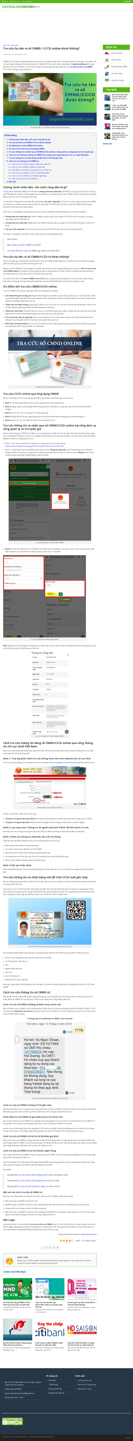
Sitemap (128, 1438)
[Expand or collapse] (94, 135)
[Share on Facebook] (42, 1247)
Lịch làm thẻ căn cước (17, 250)
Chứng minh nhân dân (12, 191)
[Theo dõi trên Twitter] (126, 1)
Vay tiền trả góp (117, 80)
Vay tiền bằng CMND (119, 66)
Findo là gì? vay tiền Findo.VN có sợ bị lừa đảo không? (81, 1303)
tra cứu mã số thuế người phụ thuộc (35, 1180)
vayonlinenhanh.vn (47, 1437)
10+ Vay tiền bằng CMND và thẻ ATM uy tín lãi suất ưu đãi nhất (16, 1303)
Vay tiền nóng (116, 73)
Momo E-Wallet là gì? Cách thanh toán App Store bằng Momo (120, 126)
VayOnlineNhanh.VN (89, 1234)
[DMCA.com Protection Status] (66, 1421)
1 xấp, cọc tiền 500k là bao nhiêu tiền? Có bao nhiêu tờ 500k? (120, 107)
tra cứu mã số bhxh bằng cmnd (32, 1174)
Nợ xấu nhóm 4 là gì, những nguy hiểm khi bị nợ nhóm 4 (17, 1344)
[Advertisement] (66, 26)
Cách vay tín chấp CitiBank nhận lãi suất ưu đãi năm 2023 (49, 1344)
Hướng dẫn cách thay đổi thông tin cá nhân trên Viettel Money (120, 136)
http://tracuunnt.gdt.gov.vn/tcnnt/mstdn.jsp (61, 762)
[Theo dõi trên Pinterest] (130, 1)
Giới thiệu (28, 7)
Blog (37, 7)
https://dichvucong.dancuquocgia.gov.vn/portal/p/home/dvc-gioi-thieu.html (34, 446)
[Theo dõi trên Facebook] (124, 1)
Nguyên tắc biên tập (56, 1393)
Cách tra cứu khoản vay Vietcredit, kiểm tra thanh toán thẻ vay (48, 1304)
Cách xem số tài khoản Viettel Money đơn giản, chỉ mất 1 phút (120, 117)
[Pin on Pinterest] (53, 1247)
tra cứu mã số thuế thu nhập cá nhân (35, 1186)
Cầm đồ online (116, 53)
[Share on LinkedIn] (57, 1247)
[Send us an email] (128, 1)
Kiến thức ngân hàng (11, 45)
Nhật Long (23, 54)
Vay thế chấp (116, 59)
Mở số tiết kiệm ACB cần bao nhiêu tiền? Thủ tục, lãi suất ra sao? (119, 98)
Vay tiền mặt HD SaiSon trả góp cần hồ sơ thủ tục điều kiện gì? (81, 1344)
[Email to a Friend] (50, 1247)
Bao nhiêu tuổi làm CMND (19, 244)
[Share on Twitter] (46, 1247)
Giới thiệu (52, 1380)
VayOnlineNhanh (11, 6)
